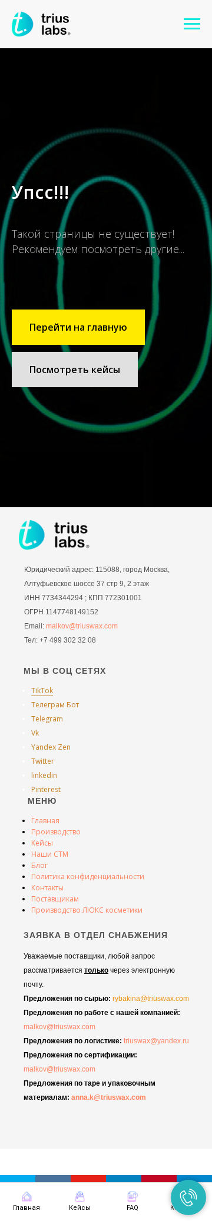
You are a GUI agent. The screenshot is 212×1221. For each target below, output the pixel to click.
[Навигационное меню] (192, 24)
